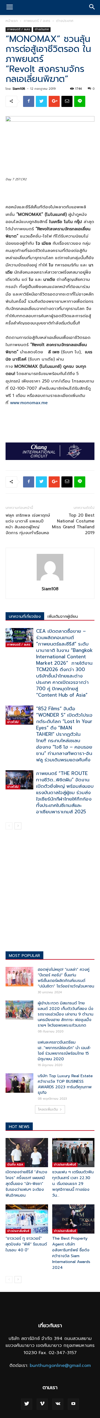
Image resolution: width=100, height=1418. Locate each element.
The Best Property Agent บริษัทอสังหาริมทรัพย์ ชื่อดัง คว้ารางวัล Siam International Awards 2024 (71, 1253)
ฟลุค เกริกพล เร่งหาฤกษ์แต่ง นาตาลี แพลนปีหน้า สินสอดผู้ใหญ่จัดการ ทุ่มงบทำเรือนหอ (28, 524)
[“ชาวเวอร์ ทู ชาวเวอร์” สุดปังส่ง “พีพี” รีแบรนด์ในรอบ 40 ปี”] (27, 1219)
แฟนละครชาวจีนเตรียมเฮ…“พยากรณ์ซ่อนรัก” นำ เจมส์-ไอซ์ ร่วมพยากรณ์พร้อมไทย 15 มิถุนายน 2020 (64, 1050)
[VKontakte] (57, 1404)
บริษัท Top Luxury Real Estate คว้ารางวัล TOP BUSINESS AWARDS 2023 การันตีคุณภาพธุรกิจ (65, 1084)
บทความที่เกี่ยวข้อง (25, 616)
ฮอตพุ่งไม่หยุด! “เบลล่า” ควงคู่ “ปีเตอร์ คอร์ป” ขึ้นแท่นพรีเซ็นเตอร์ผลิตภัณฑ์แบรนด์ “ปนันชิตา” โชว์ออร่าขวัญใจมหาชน (66, 978)
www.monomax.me (29, 403)
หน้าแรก (12, 20)
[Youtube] (73, 1404)
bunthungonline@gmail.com (60, 1365)
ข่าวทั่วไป (13, 722)
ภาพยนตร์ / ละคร (37, 20)
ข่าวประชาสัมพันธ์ (65, 1164)
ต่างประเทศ (64, 20)
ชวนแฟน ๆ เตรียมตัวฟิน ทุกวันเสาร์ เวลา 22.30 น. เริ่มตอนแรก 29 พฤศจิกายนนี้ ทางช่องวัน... (73, 1183)
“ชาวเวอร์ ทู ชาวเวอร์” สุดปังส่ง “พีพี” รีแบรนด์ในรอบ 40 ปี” (26, 1244)
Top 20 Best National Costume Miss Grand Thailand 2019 (73, 524)
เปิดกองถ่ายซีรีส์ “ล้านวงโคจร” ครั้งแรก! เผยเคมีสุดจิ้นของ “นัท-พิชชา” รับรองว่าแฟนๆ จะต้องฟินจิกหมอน (26, 1183)
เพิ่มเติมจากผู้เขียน (63, 616)
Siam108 (18, 88)
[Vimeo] (42, 1404)
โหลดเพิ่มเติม (48, 1109)
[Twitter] (26, 1404)
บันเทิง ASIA (15, 1164)
